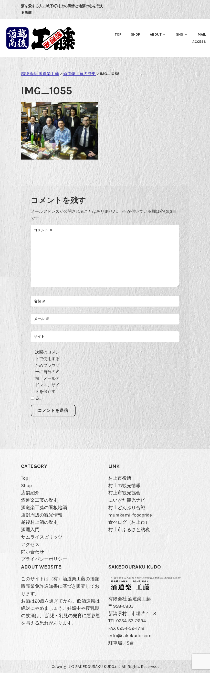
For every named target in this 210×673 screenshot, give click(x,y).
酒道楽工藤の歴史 (39, 500)
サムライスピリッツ (41, 537)
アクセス (30, 544)
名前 (40, 301)
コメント (43, 230)
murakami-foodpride (130, 515)
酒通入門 (30, 529)
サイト (39, 336)
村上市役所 (119, 478)
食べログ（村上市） (129, 522)
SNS (179, 34)
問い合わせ (32, 552)
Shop (26, 485)
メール (41, 319)
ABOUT (156, 34)
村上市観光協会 (124, 493)
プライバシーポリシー (44, 559)
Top (118, 34)
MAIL (202, 34)
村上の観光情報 (124, 485)
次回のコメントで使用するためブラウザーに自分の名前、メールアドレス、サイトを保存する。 (47, 375)
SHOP (135, 34)
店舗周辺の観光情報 (41, 515)
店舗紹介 (30, 493)
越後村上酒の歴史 (39, 522)
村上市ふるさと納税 (129, 529)
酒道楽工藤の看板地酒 (44, 507)
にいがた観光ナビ (126, 500)
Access (199, 41)
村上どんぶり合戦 (126, 507)
